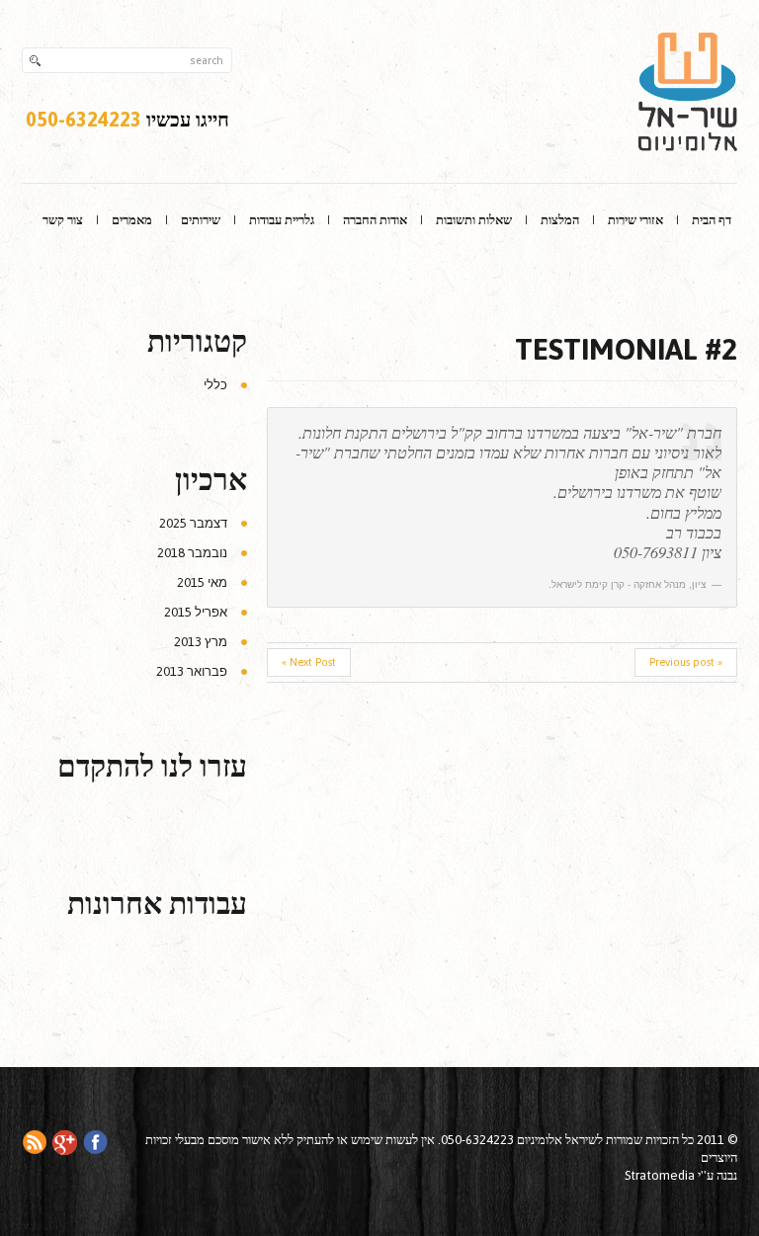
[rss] (34, 1140)
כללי (215, 384)
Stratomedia (660, 1175)
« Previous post (685, 662)
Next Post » (309, 662)
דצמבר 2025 (193, 523)
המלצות (560, 219)
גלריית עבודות (281, 219)
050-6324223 (83, 119)
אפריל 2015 (195, 612)
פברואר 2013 (191, 671)
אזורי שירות (635, 219)
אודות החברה (375, 219)
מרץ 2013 (200, 641)
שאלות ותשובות (474, 219)
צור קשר (62, 219)
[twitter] (64, 1140)
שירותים (200, 219)
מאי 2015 (202, 582)
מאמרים (132, 219)
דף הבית (711, 219)
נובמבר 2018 (192, 552)
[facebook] (95, 1140)
